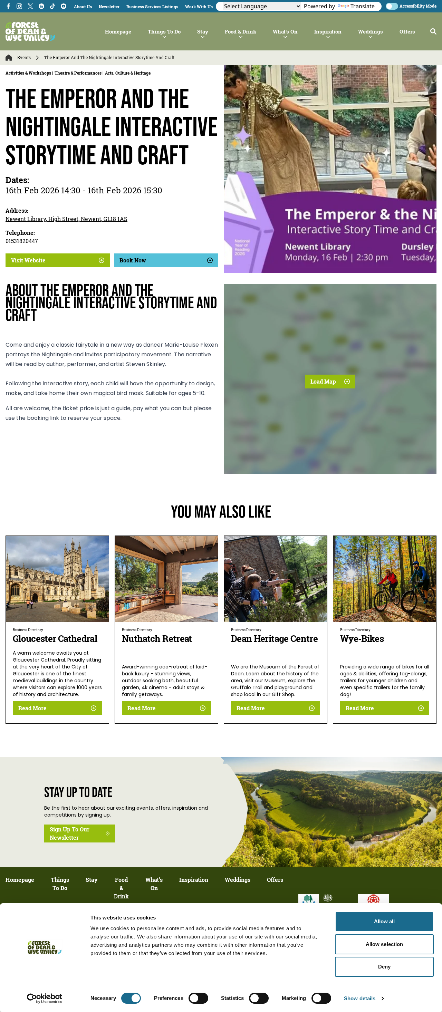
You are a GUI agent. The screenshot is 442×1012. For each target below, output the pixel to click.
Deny (384, 967)
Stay (202, 31)
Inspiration (328, 31)
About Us (83, 7)
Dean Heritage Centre (274, 639)
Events (24, 57)
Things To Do (164, 31)
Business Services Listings (152, 7)
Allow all (384, 921)
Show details (359, 998)
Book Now (132, 260)
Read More (32, 708)
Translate (362, 6)
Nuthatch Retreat (157, 639)
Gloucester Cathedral (55, 639)
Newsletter (109, 7)
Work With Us (199, 7)
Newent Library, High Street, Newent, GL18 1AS (66, 219)
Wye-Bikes (362, 639)
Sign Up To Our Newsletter (69, 833)
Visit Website (28, 260)
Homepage (118, 31)
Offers (407, 31)
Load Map (323, 381)
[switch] (198, 998)
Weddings (370, 31)
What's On (285, 31)
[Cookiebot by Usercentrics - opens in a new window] (45, 998)
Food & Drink (240, 31)
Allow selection (384, 944)
